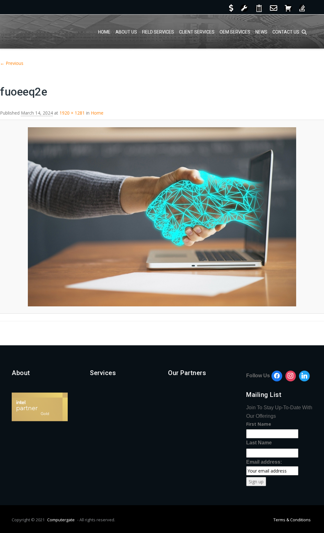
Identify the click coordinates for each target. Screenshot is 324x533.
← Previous (11, 63)
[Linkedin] (304, 376)
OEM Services (235, 31)
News (261, 31)
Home (104, 31)
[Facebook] (277, 376)
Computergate (61, 520)
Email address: (264, 462)
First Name (258, 424)
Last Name (259, 442)
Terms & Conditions (292, 520)
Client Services (197, 31)
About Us (126, 31)
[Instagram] (291, 376)
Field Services (158, 31)
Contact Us (285, 31)
